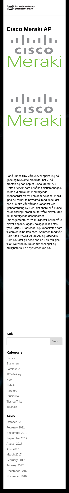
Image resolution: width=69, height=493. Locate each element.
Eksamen (13, 363)
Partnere (12, 390)
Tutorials (12, 406)
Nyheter (11, 385)
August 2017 (14, 443)
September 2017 (17, 438)
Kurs (9, 379)
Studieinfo (13, 396)
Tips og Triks (14, 401)
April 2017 (13, 449)
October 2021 (15, 421)
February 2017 (16, 460)
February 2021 (16, 427)
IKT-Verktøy (14, 374)
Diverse (11, 358)
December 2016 (17, 470)
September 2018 (17, 432)
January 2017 (15, 465)
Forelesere (13, 369)
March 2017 (14, 454)
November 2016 (17, 476)
